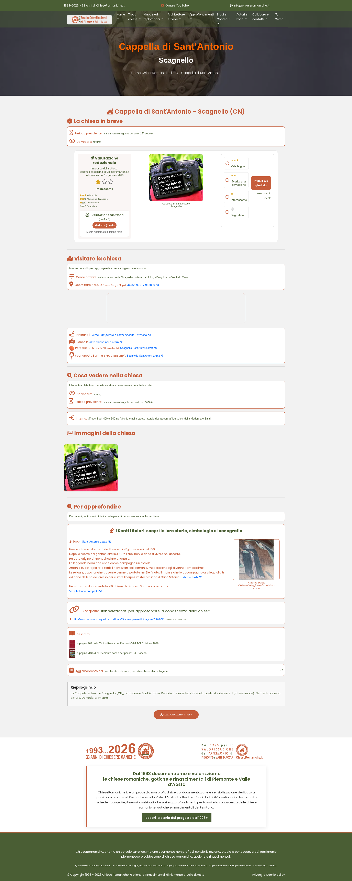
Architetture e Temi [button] (176, 16)
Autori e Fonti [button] (242, 16)
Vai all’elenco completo (84, 591)
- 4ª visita (119, 334)
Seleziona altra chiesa (177, 714)
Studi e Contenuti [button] (224, 16)
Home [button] (121, 14)
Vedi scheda (191, 577)
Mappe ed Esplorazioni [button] (152, 16)
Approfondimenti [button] (201, 14)
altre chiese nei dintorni (104, 342)
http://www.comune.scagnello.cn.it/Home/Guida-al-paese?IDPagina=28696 (116, 619)
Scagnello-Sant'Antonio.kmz (137, 347)
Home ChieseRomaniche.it (152, 72)
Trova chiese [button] (133, 16)
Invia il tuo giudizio (261, 183)
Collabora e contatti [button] (260, 16)
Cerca (279, 19)
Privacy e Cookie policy (268, 875)
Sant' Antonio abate (95, 541)
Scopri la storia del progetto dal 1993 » (176, 818)
